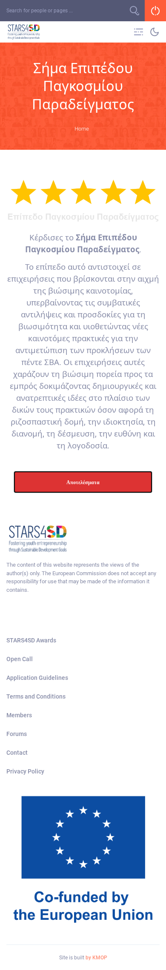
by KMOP (96, 958)
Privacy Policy (25, 771)
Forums (16, 733)
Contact (17, 752)
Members (19, 715)
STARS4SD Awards (31, 640)
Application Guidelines (37, 677)
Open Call (19, 659)
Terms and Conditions (36, 696)
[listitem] (83, 577)
